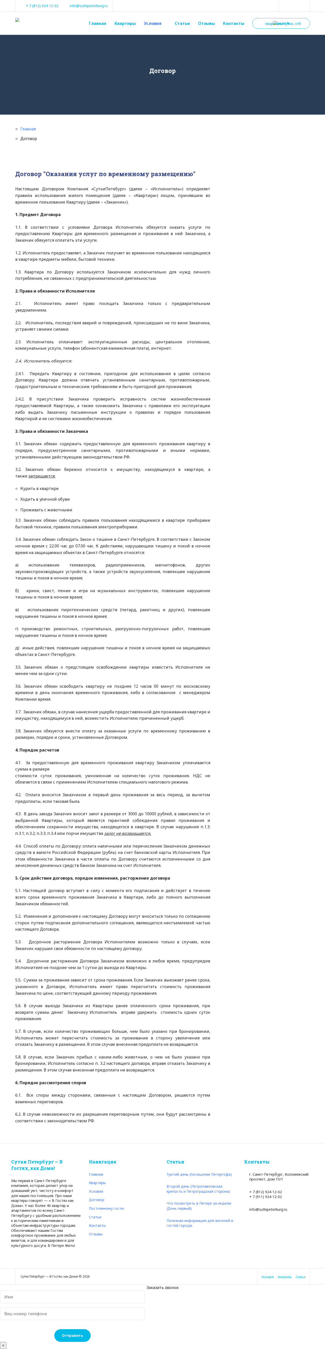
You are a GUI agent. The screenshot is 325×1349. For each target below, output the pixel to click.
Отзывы (206, 23)
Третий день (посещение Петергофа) (199, 1174)
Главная (97, 23)
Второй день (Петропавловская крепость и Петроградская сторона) (198, 1189)
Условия (152, 23)
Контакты (233, 23)
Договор (96, 1199)
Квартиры (125, 23)
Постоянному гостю (106, 1208)
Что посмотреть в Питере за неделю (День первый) (199, 1206)
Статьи (182, 23)
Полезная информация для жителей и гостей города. (200, 1223)
